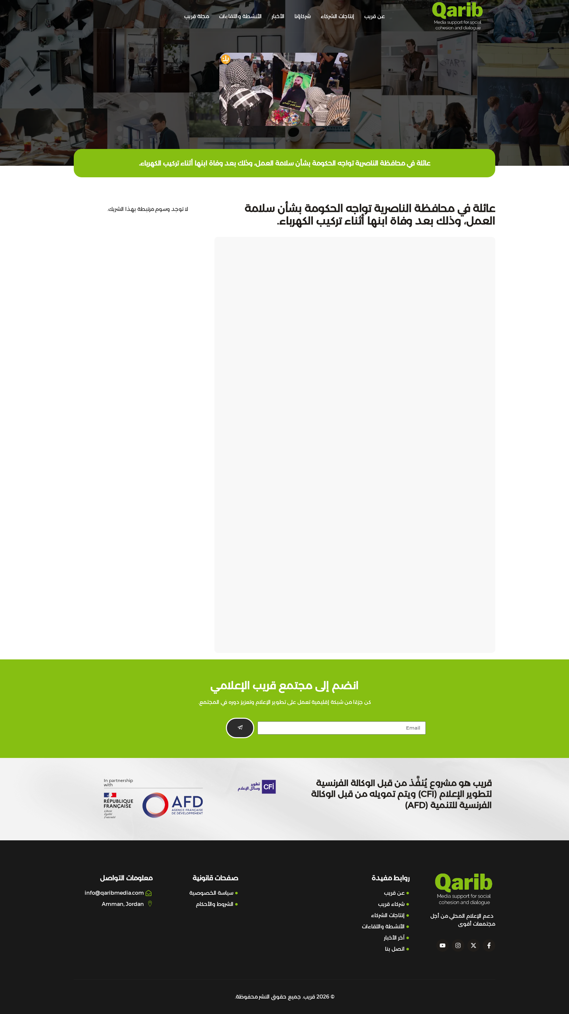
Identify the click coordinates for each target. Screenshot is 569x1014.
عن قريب (374, 16)
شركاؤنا (302, 16)
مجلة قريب (196, 16)
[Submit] (240, 728)
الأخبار (278, 16)
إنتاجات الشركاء (337, 16)
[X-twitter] (473, 945)
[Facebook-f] (489, 945)
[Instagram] (458, 945)
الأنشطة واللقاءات (240, 16)
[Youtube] (442, 945)
